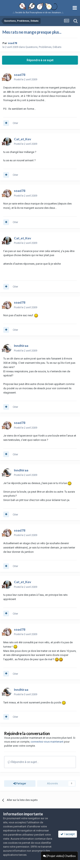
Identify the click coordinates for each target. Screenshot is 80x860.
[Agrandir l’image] (36, 315)
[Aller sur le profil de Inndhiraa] (7, 348)
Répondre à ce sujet (40, 60)
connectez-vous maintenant (47, 741)
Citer (15, 123)
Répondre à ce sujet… (25, 762)
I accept (69, 834)
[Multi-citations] (6, 123)
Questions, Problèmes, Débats (43, 47)
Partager (21, 783)
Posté (25, 79)
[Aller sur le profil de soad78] (7, 77)
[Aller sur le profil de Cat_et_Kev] (7, 141)
